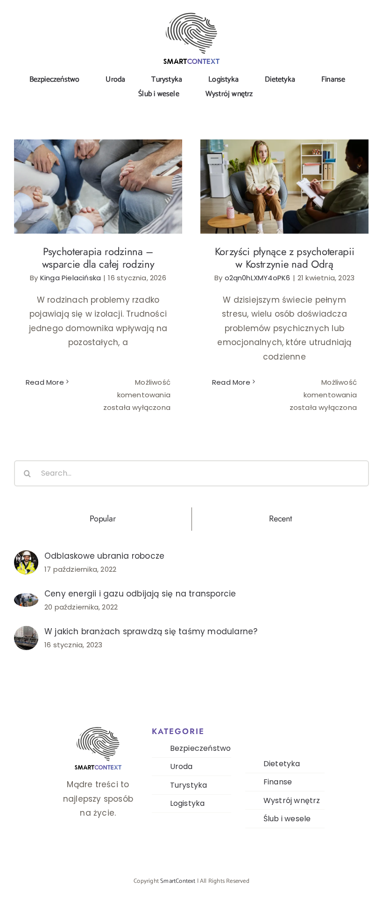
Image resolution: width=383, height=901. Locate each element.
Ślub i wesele (287, 818)
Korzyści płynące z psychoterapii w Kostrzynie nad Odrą (285, 173)
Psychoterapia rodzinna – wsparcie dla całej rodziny (98, 173)
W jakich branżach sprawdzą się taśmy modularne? (150, 631)
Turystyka (188, 785)
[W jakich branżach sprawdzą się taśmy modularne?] (26, 632)
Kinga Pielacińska (70, 278)
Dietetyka (281, 763)
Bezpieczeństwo (200, 748)
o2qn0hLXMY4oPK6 (258, 278)
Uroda (181, 766)
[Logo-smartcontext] (191, 15)
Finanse (277, 781)
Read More (45, 382)
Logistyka (187, 803)
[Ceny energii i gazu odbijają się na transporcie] (26, 600)
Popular (102, 519)
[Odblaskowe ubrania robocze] (26, 557)
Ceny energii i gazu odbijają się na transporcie (140, 593)
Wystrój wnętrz (291, 800)
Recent (280, 519)
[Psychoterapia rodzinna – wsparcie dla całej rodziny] (98, 186)
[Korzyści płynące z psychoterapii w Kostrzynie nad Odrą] (284, 186)
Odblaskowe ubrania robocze (104, 555)
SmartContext (178, 881)
